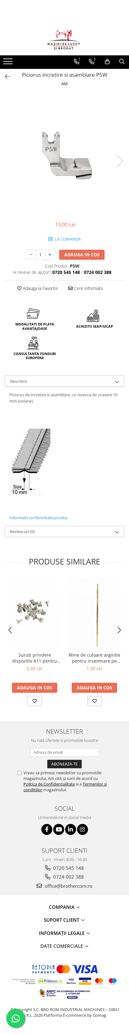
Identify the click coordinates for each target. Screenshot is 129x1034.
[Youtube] (58, 829)
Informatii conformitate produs (38, 517)
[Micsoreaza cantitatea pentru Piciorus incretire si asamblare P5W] (31, 255)
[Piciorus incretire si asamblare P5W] (64, 155)
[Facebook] (46, 829)
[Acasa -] (64, 40)
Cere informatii (88, 288)
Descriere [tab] (18, 381)
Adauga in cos (82, 255)
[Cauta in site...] (122, 61)
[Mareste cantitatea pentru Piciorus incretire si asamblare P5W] (49, 255)
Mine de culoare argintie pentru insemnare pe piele (94, 658)
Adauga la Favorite (40, 288)
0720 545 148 (68, 868)
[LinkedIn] (70, 829)
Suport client (62, 920)
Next (119, 161)
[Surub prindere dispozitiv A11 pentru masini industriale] (34, 613)
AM (64, 83)
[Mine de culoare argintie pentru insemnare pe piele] (94, 613)
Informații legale (62, 933)
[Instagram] (82, 829)
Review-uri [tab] (22, 531)
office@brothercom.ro (68, 886)
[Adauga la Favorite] (35, 701)
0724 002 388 (68, 877)
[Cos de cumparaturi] (107, 61)
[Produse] (8, 63)
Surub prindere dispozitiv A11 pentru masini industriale (34, 658)
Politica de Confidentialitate (49, 784)
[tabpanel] (64, 155)
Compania (62, 907)
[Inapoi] (4, 76)
